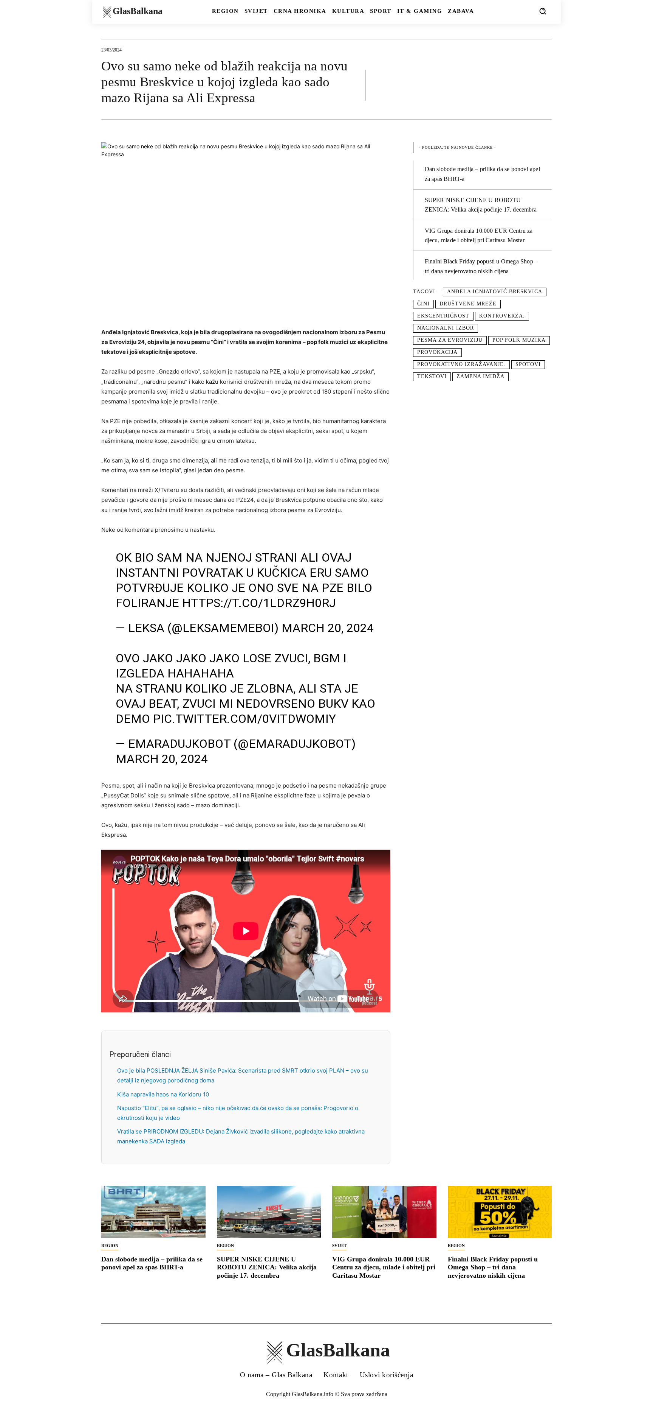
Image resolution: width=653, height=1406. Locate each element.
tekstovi (432, 376)
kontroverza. (502, 316)
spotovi (528, 364)
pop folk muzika (519, 340)
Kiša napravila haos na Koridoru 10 (163, 1094)
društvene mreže (468, 304)
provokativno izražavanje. (461, 364)
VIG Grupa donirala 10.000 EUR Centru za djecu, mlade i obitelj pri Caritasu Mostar (383, 1267)
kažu (212, 381)
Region (109, 1245)
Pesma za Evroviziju (450, 340)
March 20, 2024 (328, 628)
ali (214, 460)
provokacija (437, 352)
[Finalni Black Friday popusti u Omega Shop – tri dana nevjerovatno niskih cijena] (500, 1212)
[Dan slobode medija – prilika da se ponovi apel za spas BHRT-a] (153, 1212)
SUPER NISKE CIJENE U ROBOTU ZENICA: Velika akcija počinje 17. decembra (267, 1267)
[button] (543, 11)
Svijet (339, 1245)
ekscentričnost (443, 316)
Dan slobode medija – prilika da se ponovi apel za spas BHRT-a (152, 1263)
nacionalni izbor (445, 328)
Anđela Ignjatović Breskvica (494, 291)
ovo (276, 391)
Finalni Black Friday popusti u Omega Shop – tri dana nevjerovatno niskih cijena (493, 1267)
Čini (423, 304)
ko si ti (140, 460)
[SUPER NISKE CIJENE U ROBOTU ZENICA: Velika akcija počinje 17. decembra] (269, 1212)
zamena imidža (480, 376)
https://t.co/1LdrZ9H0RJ (259, 603)
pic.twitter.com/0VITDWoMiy (244, 719)
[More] (544, 84)
